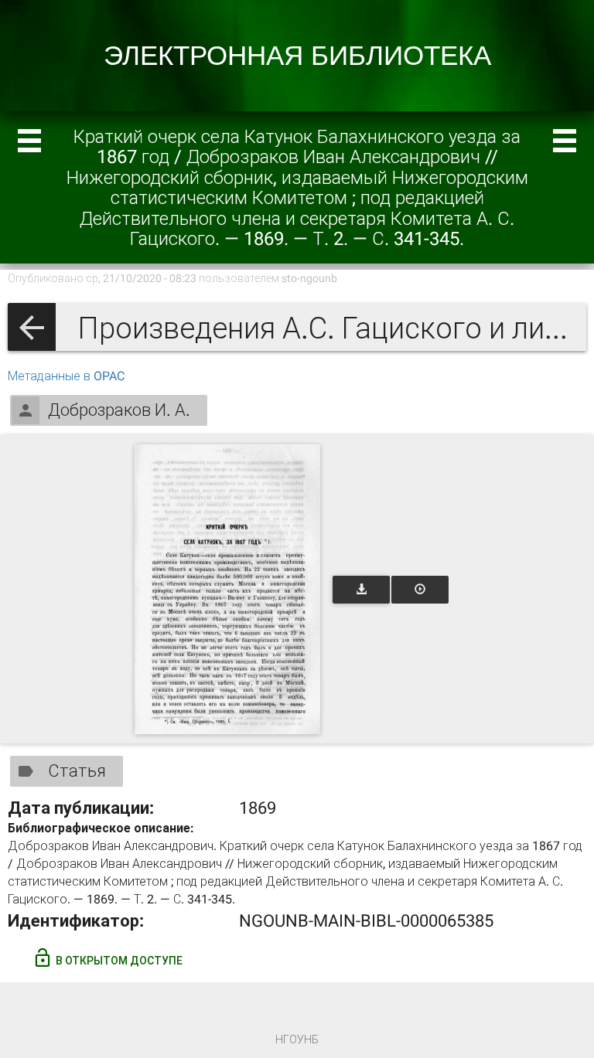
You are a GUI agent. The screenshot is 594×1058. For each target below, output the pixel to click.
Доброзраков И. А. (119, 410)
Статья (77, 771)
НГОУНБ (297, 1039)
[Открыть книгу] (227, 589)
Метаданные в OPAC (66, 376)
